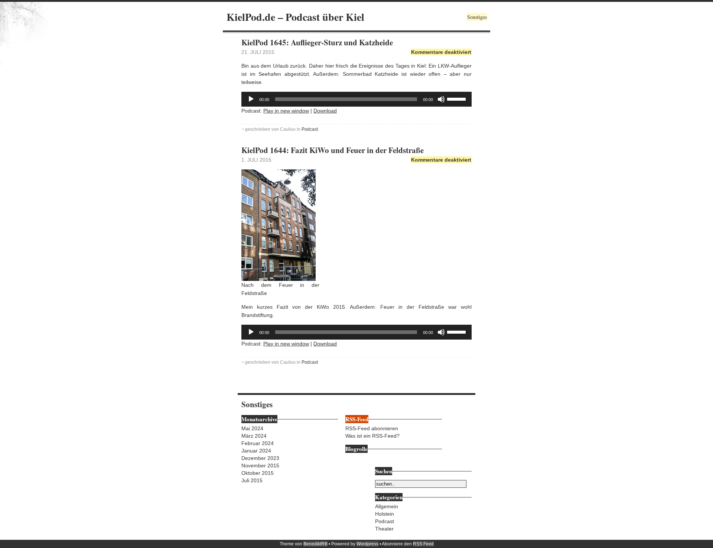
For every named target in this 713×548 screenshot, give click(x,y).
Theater (384, 529)
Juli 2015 (252, 480)
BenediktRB (315, 544)
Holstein (384, 514)
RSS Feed (423, 544)
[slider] (457, 98)
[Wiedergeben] (251, 99)
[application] (356, 99)
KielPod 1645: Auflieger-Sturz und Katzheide (317, 42)
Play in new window (286, 111)
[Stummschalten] (441, 99)
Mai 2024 (252, 428)
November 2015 (260, 465)
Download (325, 111)
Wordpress (367, 544)
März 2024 (254, 436)
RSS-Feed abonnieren (371, 428)
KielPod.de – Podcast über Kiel (295, 17)
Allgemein (386, 506)
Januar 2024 (256, 451)
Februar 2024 (257, 443)
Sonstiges (477, 16)
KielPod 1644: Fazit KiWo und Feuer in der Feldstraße (332, 150)
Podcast (310, 129)
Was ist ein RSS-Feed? (372, 436)
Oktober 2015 (257, 473)
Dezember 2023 (260, 458)
